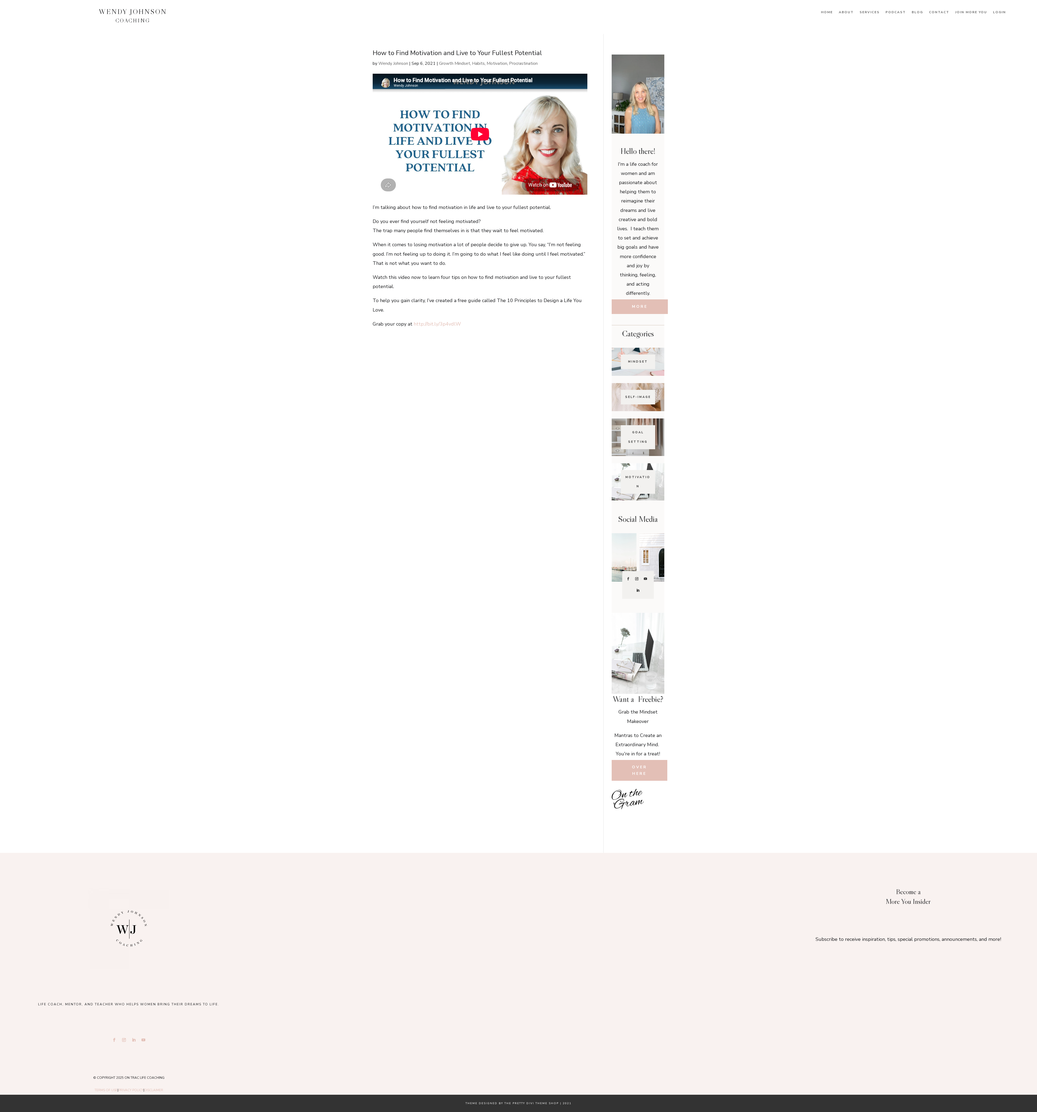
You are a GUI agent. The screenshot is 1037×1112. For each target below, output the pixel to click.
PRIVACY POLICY (130, 1090)
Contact (939, 12)
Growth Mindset (454, 63)
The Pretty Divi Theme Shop (531, 1103)
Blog (917, 12)
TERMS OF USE (106, 1090)
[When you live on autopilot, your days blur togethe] (655, 806)
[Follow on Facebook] (628, 579)
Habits (478, 63)
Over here (639, 770)
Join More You (971, 12)
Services (870, 12)
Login (999, 12)
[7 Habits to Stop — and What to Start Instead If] (620, 818)
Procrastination (523, 63)
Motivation (497, 63)
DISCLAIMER (153, 1090)
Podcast (896, 12)
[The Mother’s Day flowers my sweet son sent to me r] (518, 925)
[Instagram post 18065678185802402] (638, 818)
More (640, 306)
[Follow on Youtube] (645, 579)
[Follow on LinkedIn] (638, 590)
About (846, 12)
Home (827, 12)
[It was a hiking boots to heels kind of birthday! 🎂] (361, 925)
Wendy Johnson (393, 63)
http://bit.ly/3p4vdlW (437, 324)
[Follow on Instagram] (637, 579)
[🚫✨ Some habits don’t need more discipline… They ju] (655, 818)
